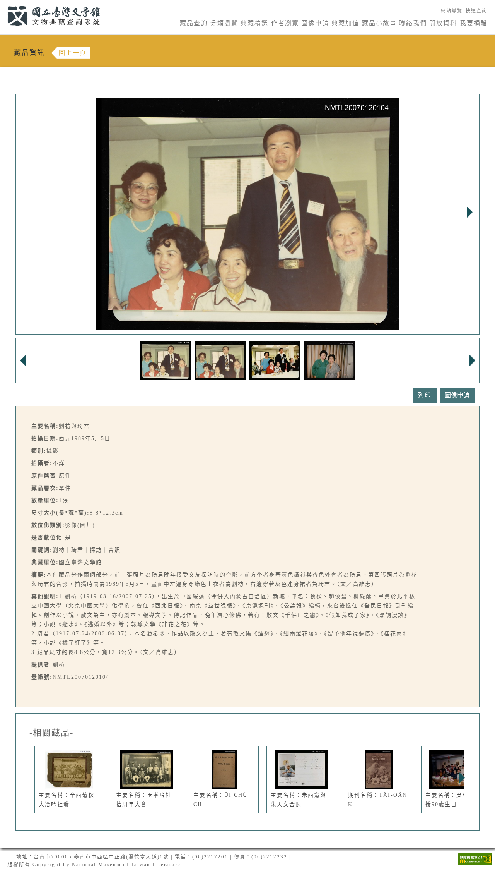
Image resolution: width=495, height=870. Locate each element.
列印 (425, 395)
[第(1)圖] (165, 360)
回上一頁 (73, 53)
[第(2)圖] (220, 360)
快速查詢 (476, 11)
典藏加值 (345, 23)
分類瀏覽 (224, 23)
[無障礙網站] (475, 858)
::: (3, 4)
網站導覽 (452, 11)
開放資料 (443, 23)
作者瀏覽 (285, 23)
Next (469, 212)
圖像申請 (315, 23)
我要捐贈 (474, 23)
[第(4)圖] (329, 360)
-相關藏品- (51, 733)
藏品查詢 (194, 23)
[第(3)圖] (274, 360)
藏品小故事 (379, 23)
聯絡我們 (413, 23)
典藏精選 (254, 23)
